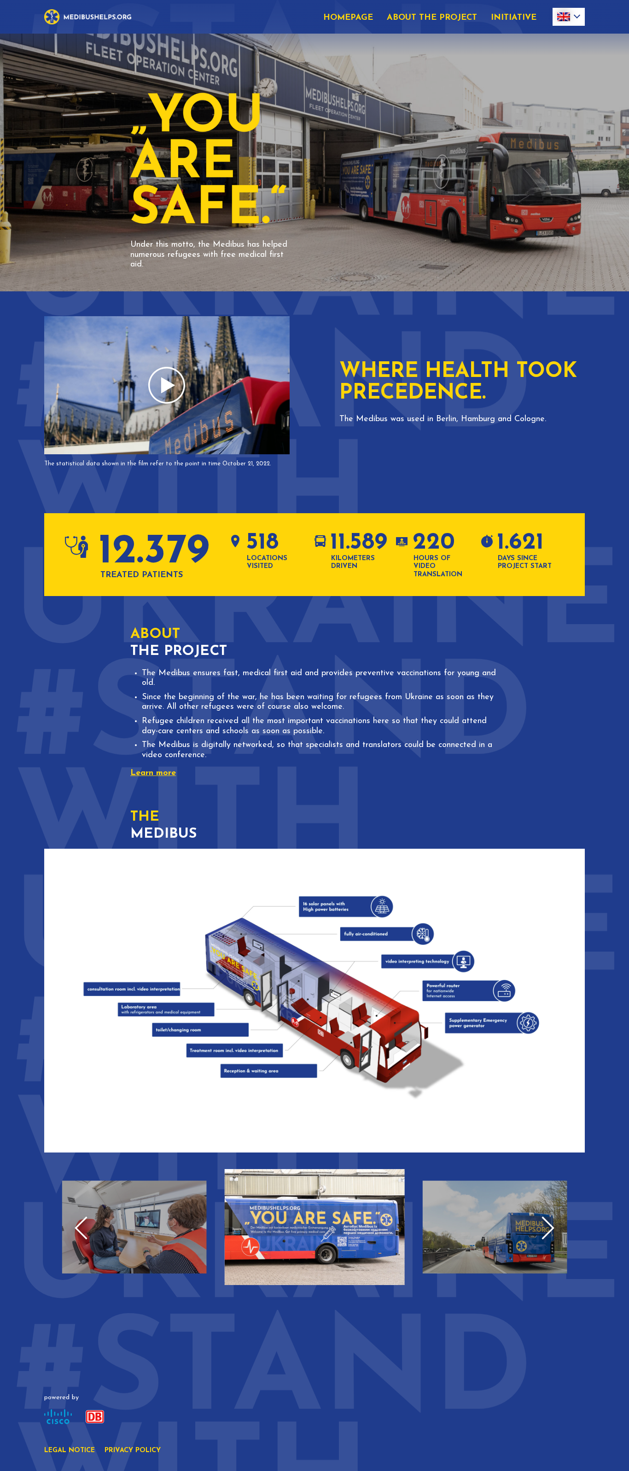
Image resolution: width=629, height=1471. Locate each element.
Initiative (513, 18)
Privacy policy (133, 1450)
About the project (432, 18)
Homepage (348, 18)
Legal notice (69, 1450)
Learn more (153, 773)
